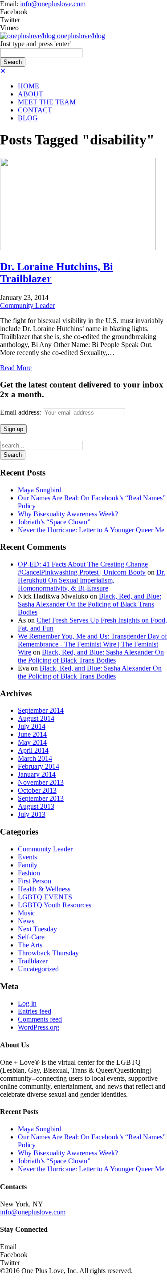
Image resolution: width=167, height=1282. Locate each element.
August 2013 (36, 806)
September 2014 (41, 710)
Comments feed (40, 1019)
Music (26, 913)
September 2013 (41, 798)
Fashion (29, 873)
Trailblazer (33, 961)
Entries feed (34, 1011)
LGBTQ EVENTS (45, 897)
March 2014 (35, 758)
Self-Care (31, 937)
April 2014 (33, 750)
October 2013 (37, 790)
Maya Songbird (39, 490)
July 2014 (31, 726)
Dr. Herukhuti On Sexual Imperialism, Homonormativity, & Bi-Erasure (91, 580)
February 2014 (38, 766)
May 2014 (32, 742)
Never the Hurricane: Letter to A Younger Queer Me (91, 530)
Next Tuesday (37, 929)
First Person (34, 881)
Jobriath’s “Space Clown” (54, 522)
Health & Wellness (44, 889)
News (26, 921)
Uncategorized (38, 969)
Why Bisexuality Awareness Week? (68, 514)
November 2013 (41, 782)
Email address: (21, 412)
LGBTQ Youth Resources (54, 905)
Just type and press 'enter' (35, 44)
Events (27, 857)
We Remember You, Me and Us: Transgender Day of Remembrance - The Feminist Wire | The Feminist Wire (92, 644)
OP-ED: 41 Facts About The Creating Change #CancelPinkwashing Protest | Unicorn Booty (83, 568)
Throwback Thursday (48, 953)
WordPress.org (38, 1027)
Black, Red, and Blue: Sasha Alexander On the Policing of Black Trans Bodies (89, 604)
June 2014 (32, 734)
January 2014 (37, 774)
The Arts (30, 945)
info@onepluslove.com (53, 4)
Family (27, 865)
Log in (27, 1003)
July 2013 (31, 814)
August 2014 (36, 718)
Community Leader (27, 305)
